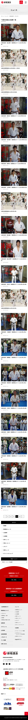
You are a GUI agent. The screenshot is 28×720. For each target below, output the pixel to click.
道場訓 (3, 617)
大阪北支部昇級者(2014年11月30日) (9, 92)
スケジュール (4, 626)
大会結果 (5, 532)
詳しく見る (14, 579)
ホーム (2, 16)
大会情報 (5, 536)
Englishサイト (18, 639)
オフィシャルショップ (8, 553)
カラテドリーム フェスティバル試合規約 (20, 633)
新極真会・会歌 (4, 615)
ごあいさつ (4, 613)
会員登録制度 (4, 634)
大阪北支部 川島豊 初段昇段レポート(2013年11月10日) (14, 432)
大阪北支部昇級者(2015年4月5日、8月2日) (10, 68)
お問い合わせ (4, 643)
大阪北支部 (11, 16)
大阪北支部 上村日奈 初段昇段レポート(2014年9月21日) (14, 187)
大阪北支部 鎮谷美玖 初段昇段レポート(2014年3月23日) (14, 235)
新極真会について (5, 610)
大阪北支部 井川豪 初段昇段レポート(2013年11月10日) (14, 284)
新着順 (4, 525)
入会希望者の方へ (5, 606)
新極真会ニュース (7, 529)
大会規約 (17, 627)
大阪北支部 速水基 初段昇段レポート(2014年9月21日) (13, 116)
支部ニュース (6, 550)
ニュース (6, 16)
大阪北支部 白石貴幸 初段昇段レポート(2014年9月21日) (14, 139)
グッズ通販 (3, 640)
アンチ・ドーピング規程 (20, 630)
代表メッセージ (6, 543)
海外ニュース (6, 539)
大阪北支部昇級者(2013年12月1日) (8, 308)
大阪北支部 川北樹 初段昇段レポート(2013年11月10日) (14, 408)
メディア (5, 546)
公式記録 (3, 630)
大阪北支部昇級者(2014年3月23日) (8, 211)
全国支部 (3, 623)
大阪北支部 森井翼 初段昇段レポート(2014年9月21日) (13, 163)
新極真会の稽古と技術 (6, 619)
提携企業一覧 (4, 637)
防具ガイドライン (19, 636)
